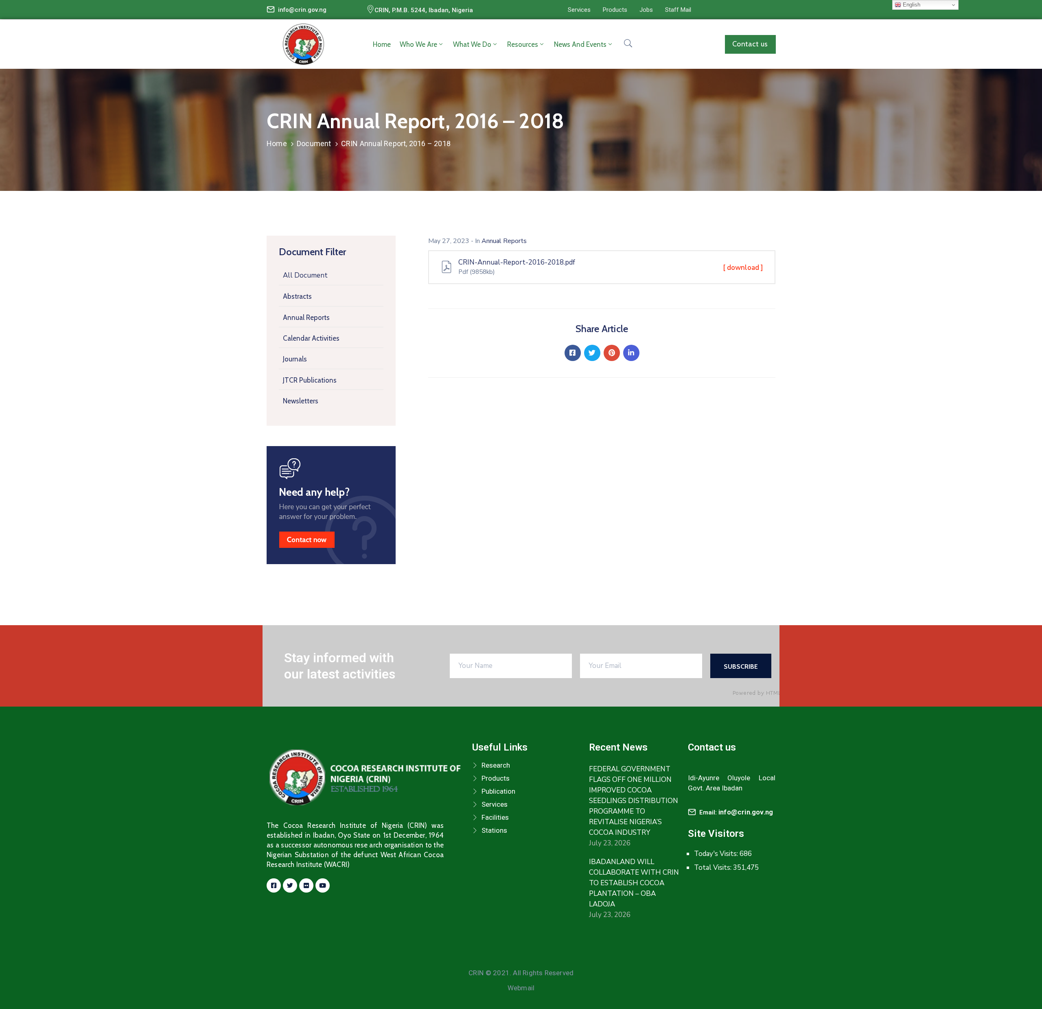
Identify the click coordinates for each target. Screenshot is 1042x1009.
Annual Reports (306, 317)
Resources (522, 44)
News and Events (580, 44)
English (910, 5)
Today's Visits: (717, 853)
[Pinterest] (612, 353)
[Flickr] (306, 885)
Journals (295, 359)
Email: (736, 812)
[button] (579, 10)
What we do (472, 44)
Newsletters (300, 401)
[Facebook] (573, 353)
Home (382, 44)
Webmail (521, 988)
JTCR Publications (310, 380)
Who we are (418, 44)
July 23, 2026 (609, 843)
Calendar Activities (311, 338)
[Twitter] (592, 353)
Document (314, 143)
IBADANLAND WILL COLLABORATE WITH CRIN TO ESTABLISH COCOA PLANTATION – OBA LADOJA (634, 883)
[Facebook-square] (274, 885)
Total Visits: (713, 867)
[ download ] (743, 267)
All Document (305, 275)
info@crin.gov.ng (302, 9)
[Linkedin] (631, 353)
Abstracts (297, 296)
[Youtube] (322, 885)
